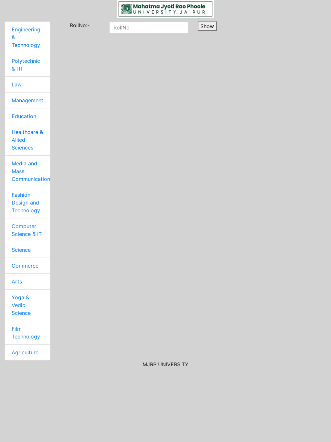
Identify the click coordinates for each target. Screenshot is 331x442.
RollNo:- (72, 25)
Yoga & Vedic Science (21, 305)
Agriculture (25, 352)
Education (24, 116)
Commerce (25, 265)
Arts (17, 281)
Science (21, 250)
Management (27, 100)
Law (17, 84)
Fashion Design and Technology (26, 203)
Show (207, 26)
